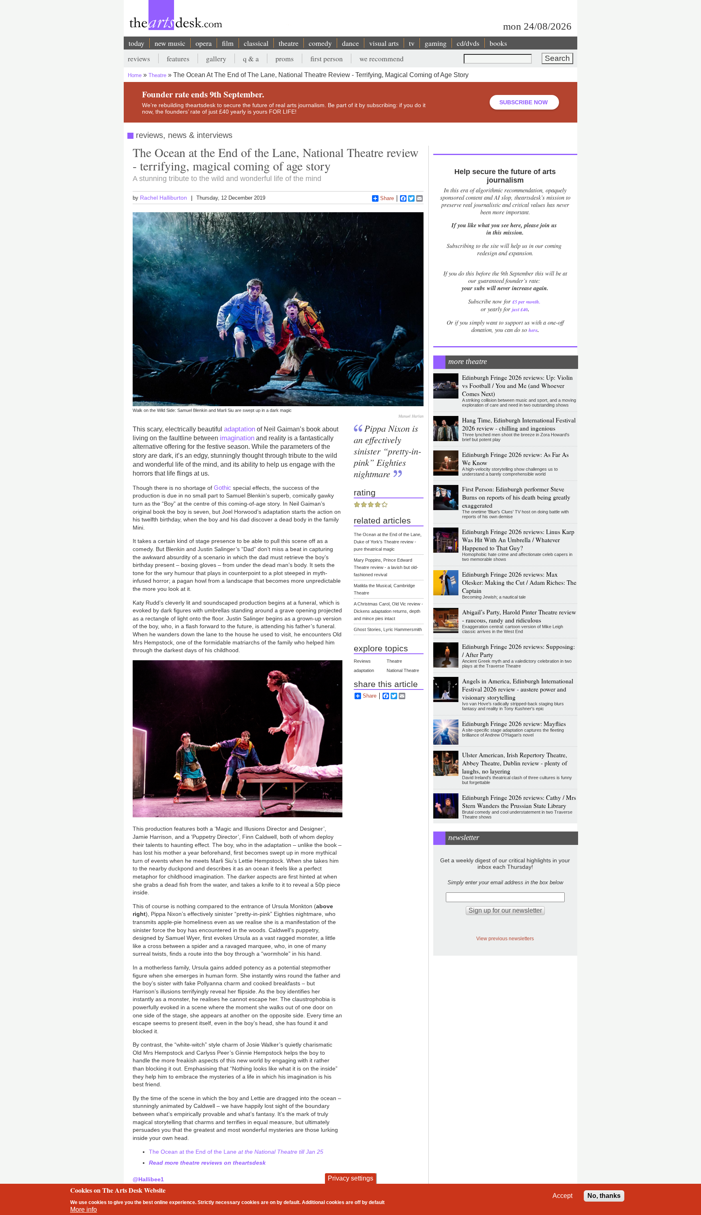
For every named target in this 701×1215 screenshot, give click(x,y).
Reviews (362, 661)
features (178, 58)
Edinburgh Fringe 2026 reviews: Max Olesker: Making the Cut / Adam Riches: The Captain (519, 582)
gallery (216, 58)
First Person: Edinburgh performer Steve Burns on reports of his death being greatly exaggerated (516, 497)
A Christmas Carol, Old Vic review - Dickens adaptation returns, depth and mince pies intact (388, 611)
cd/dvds (468, 43)
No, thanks (604, 1195)
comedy (320, 43)
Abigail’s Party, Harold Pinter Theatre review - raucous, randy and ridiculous (519, 616)
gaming (436, 43)
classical (256, 43)
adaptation (239, 429)
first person (326, 58)
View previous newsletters (505, 938)
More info (83, 1209)
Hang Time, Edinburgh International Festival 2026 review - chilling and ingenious (519, 424)
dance (350, 43)
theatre (289, 43)
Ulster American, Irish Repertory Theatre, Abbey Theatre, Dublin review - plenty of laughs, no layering (514, 763)
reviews (139, 58)
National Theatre (403, 670)
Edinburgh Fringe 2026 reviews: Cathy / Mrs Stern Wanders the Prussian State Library (519, 801)
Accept (562, 1195)
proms (284, 58)
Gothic (222, 487)
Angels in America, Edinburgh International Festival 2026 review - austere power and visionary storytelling (517, 689)
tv (412, 43)
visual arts (384, 43)
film (228, 43)
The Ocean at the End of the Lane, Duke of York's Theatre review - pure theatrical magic (387, 541)
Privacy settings (350, 1178)
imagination (237, 438)
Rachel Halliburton (163, 197)
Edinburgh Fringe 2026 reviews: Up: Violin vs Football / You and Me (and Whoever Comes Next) (517, 385)
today (136, 43)
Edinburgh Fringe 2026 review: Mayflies (514, 724)
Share (387, 198)
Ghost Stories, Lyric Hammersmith (388, 629)
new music (170, 43)
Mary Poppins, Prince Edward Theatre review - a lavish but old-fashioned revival (386, 567)
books (498, 43)
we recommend (381, 58)
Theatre (157, 75)
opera (204, 43)
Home (135, 75)
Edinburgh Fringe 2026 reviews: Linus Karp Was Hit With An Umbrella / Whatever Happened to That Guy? (518, 540)
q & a (251, 58)
